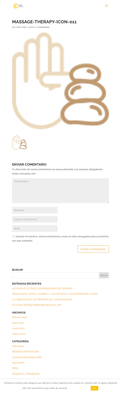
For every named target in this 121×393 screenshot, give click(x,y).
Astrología (18, 346)
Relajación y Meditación (26, 373)
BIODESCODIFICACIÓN (25, 351)
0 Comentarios (42, 27)
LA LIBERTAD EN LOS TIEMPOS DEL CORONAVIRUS (42, 299)
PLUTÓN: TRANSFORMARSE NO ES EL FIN (36, 304)
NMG (15, 368)
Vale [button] (95, 388)
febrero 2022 (19, 317)
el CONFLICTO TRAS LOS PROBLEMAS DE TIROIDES (42, 288)
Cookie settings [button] (79, 388)
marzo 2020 (19, 333)
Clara (18, 27)
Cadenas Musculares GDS (27, 357)
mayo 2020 (18, 328)
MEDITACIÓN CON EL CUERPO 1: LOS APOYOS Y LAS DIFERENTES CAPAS (55, 293)
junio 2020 (18, 322)
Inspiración (18, 362)
